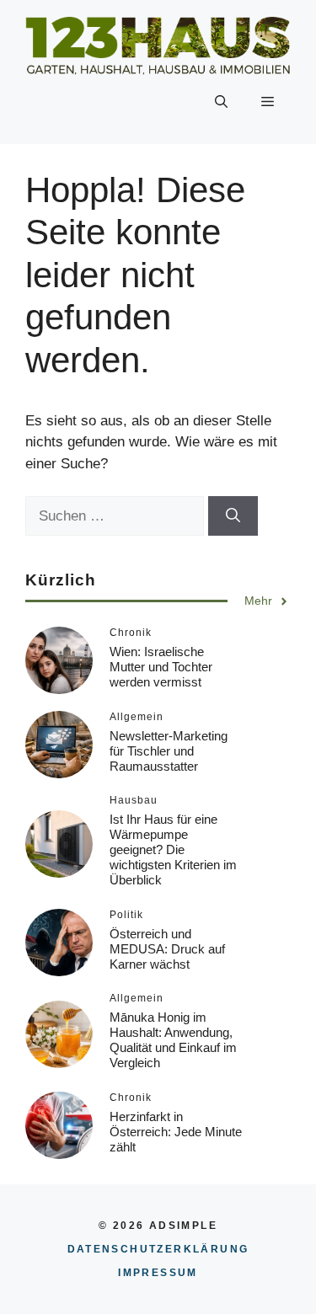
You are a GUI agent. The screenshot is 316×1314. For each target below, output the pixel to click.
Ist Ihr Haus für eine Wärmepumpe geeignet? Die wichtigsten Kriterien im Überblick (173, 849)
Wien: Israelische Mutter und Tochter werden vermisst (161, 666)
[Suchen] (233, 516)
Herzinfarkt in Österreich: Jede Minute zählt (176, 1131)
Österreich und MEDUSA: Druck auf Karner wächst (167, 949)
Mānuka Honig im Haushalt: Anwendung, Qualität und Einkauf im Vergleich (173, 1040)
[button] (221, 102)
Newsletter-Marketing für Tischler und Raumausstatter (169, 751)
